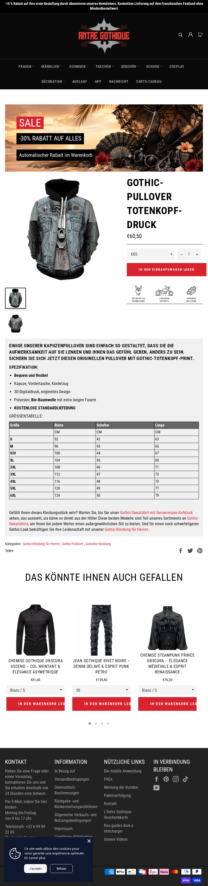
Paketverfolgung (117, 795)
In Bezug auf (65, 771)
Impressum (64, 828)
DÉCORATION (52, 81)
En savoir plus (35, 857)
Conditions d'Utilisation (74, 836)
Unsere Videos (116, 839)
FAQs (108, 779)
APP (98, 81)
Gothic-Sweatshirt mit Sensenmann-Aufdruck (156, 512)
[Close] (89, 840)
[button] (90, 723)
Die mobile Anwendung (123, 771)
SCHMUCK (77, 66)
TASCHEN (103, 66)
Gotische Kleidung (98, 544)
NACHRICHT (119, 81)
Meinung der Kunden (121, 787)
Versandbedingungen (72, 779)
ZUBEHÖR (128, 66)
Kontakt (110, 803)
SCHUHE (153, 66)
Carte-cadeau (148, 81)
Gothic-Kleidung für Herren (126, 529)
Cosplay (176, 66)
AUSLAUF (79, 81)
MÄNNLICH (50, 66)
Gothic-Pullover (73, 544)
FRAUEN (25, 66)
